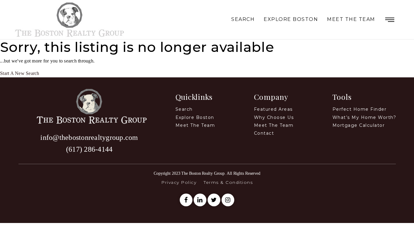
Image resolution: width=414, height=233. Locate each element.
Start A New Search (19, 73)
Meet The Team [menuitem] (351, 19)
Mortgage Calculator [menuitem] (358, 125)
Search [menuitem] (243, 19)
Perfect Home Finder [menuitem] (359, 109)
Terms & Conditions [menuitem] (228, 182)
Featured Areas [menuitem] (273, 109)
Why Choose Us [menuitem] (274, 117)
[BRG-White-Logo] (69, 19)
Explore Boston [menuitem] (291, 19)
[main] (207, 58)
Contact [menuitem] (264, 133)
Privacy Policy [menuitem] (178, 182)
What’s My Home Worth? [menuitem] (364, 117)
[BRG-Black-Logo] (89, 105)
